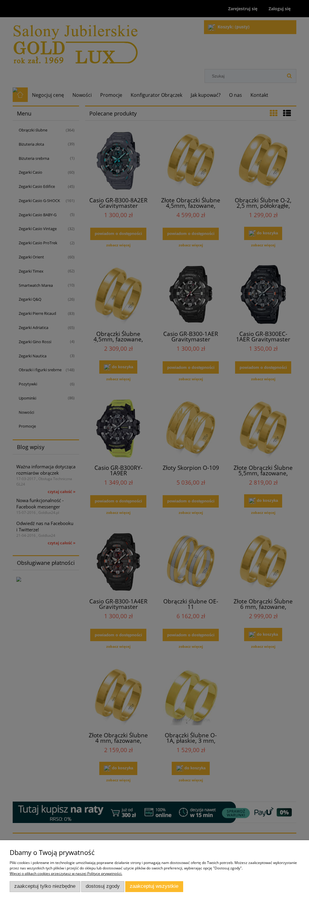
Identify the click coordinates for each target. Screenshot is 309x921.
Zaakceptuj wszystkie (154, 886)
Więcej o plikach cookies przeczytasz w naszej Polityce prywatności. (66, 873)
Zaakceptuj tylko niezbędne (44, 886)
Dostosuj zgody (103, 886)
